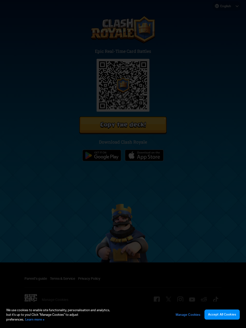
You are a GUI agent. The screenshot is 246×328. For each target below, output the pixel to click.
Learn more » (34, 319)
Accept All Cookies (222, 314)
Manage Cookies (188, 314)
